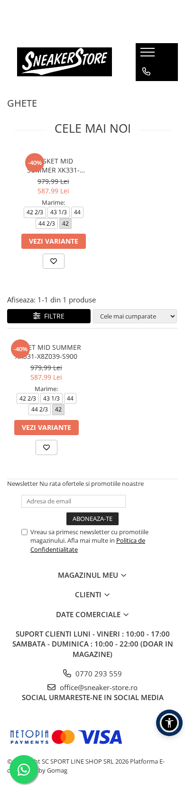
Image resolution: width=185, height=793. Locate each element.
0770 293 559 (98, 673)
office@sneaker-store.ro (98, 687)
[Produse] (148, 55)
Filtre (52, 315)
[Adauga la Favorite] (54, 261)
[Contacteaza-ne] (146, 71)
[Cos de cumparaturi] (146, 90)
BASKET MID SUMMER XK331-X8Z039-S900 (53, 165)
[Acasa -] (64, 61)
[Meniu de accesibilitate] (169, 723)
